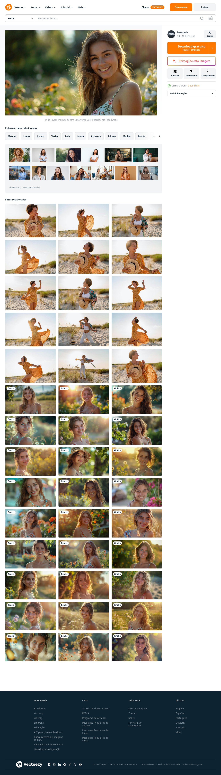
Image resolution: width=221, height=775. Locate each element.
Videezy (38, 717)
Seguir (210, 36)
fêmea (112, 136)
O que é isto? (193, 85)
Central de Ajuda (137, 708)
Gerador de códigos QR (47, 749)
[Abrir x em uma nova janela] (75, 764)
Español (180, 713)
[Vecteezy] (8, 7)
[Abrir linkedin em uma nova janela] (59, 764)
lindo (26, 136)
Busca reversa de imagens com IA (48, 738)
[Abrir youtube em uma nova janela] (80, 764)
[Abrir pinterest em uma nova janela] (64, 764)
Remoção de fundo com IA (48, 744)
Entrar (204, 7)
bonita (141, 136)
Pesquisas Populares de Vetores (95, 724)
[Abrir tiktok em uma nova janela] (70, 764)
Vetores (18, 7)
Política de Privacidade (169, 764)
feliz (67, 136)
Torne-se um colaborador (135, 724)
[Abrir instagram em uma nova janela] (54, 764)
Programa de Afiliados (94, 717)
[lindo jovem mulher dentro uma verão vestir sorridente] (30, 399)
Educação (39, 727)
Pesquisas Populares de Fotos (95, 732)
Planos (145, 7)
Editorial (65, 7)
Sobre (131, 717)
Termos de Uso (148, 764)
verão (54, 136)
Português (181, 717)
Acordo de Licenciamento (96, 708)
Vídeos (49, 7)
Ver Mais (148, 172)
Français (180, 727)
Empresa (39, 722)
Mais (80, 7)
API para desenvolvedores (48, 732)
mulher (127, 136)
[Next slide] (157, 136)
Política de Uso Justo (193, 764)
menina (12, 136)
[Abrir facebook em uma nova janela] (49, 764)
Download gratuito (191, 48)
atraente (96, 136)
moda (80, 136)
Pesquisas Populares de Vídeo (95, 739)
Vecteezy (39, 713)
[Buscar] (202, 18)
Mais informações (178, 93)
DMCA (85, 713)
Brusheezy (39, 708)
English (180, 708)
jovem (40, 136)
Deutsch (180, 722)
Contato (132, 713)
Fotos (34, 7)
